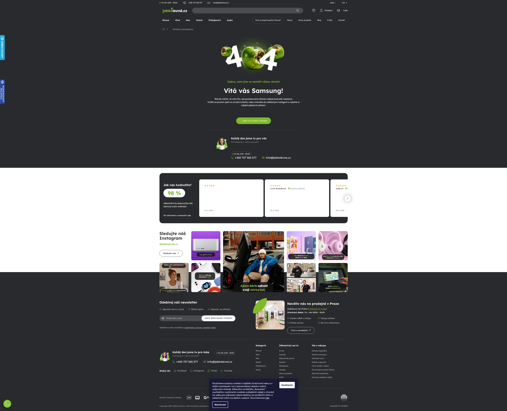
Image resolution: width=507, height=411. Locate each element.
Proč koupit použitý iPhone (323, 370)
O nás (281, 351)
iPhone (259, 351)
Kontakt (282, 355)
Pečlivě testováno (319, 355)
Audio (258, 370)
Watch (258, 362)
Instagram (199, 370)
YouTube (228, 370)
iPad (257, 355)
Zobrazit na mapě (318, 309)
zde (267, 398)
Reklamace (283, 366)
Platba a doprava (319, 362)
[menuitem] (165, 20)
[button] (347, 198)
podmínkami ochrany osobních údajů (200, 328)
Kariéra (282, 362)
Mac (257, 358)
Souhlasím (287, 385)
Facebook (182, 370)
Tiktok (214, 370)
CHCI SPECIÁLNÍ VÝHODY (218, 318)
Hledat (297, 10)
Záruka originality (319, 351)
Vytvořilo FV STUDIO (339, 406)
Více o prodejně (299, 330)
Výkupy (282, 370)
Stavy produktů (285, 373)
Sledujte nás (169, 253)
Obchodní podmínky (320, 373)
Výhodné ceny (318, 358)
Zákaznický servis (286, 358)
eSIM (281, 377)
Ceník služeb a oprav (320, 366)
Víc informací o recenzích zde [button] (177, 215)
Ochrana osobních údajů (322, 377)
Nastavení (220, 404)
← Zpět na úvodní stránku (253, 121)
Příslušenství (261, 366)
